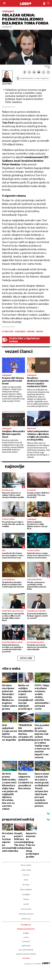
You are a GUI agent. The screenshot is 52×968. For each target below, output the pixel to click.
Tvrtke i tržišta (26, 870)
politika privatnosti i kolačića (26, 954)
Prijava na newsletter (26, 929)
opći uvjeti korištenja (26, 950)
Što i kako (26, 885)
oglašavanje (26, 946)
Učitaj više (26, 658)
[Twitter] (29, 72)
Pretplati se (26, 925)
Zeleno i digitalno (26, 889)
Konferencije (26, 919)
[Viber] (48, 72)
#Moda (39, 331)
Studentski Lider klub (26, 914)
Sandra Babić (7, 84)
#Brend (31, 331)
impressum (26, 941)
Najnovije (14, 466)
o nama (26, 937)
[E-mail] (38, 72)
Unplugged (26, 894)
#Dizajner (20, 331)
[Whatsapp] (43, 72)
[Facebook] (24, 72)
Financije (26, 875)
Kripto (26, 880)
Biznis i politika (26, 865)
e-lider (26, 933)
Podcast (26, 899)
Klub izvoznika (26, 909)
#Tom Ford (7, 331)
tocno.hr (26, 958)
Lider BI (26, 904)
